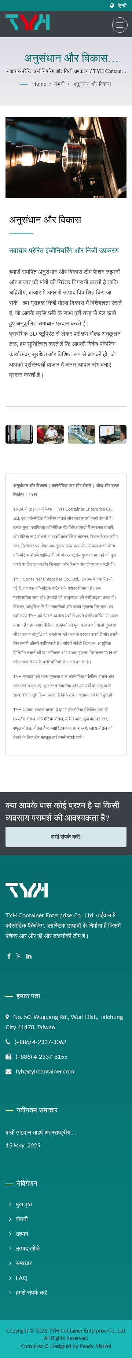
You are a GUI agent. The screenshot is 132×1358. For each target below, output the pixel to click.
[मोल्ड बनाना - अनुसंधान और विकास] (50, 434)
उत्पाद (22, 1234)
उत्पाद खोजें (28, 1249)
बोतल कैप (41, 728)
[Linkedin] (29, 956)
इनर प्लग (80, 728)
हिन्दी (122, 5)
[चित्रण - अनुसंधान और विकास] (112, 434)
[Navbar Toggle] (120, 25)
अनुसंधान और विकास (92, 84)
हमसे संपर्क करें (69, 737)
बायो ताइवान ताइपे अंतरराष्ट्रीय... (40, 1132)
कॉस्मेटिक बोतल (50, 719)
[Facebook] (9, 956)
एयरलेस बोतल (24, 719)
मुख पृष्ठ (24, 1204)
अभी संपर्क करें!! (66, 837)
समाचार (24, 1263)
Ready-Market (95, 1346)
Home (39, 84)
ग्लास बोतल (98, 728)
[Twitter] (18, 956)
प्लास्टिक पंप (61, 728)
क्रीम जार (73, 719)
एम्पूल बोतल (22, 728)
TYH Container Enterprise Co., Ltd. (87, 1331)
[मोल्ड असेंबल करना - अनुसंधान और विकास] (81, 434)
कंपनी (59, 84)
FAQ (21, 1278)
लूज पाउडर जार (95, 719)
